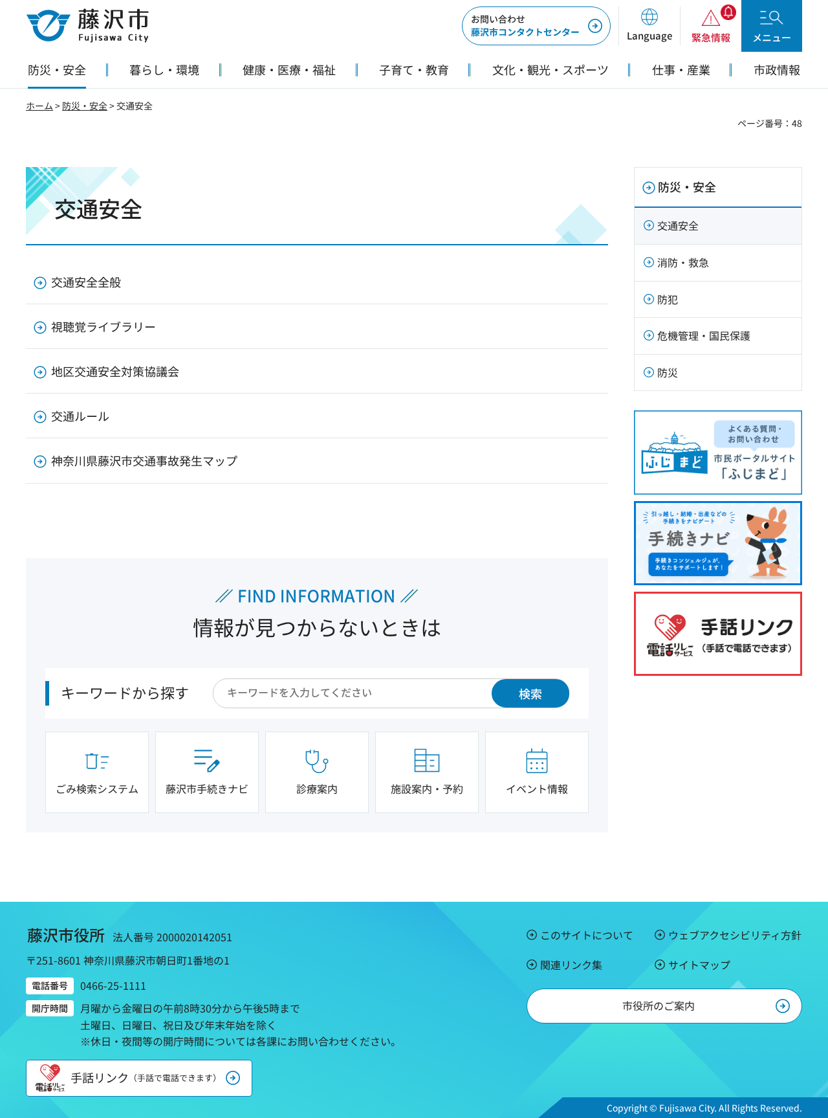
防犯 (667, 299)
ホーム (39, 105)
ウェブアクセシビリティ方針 (734, 935)
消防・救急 (683, 262)
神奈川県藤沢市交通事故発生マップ (144, 460)
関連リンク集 (571, 964)
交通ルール (80, 415)
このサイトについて (586, 935)
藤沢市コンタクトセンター (525, 25)
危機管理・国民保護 (703, 335)
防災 (667, 372)
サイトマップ (699, 964)
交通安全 (678, 225)
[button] (649, 26)
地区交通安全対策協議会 (115, 371)
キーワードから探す (125, 692)
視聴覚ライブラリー (103, 326)
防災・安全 (84, 105)
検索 (530, 693)
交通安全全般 (86, 281)
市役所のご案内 (658, 1005)
